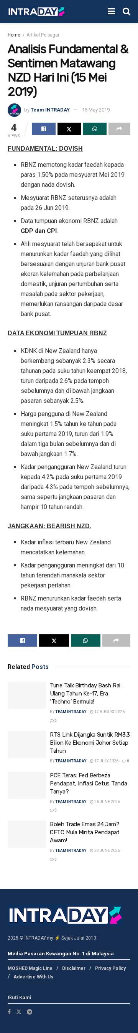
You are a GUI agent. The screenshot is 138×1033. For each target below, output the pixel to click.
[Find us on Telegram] (29, 1012)
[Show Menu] (111, 11)
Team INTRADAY (50, 110)
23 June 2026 (107, 850)
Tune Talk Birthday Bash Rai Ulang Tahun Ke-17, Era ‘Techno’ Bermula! (85, 693)
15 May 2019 (96, 110)
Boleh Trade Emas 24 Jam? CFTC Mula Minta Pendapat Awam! (85, 832)
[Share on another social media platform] (119, 129)
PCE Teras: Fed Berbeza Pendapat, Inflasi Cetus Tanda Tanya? (88, 783)
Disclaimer (73, 968)
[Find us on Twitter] (18, 1012)
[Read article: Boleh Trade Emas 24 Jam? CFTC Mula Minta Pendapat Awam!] (27, 834)
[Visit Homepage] (36, 11)
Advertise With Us (33, 977)
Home (14, 35)
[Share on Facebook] (44, 129)
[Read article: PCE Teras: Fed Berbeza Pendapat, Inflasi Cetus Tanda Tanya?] (27, 785)
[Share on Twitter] (69, 129)
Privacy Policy (110, 968)
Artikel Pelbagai (42, 35)
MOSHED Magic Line (30, 968)
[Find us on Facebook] (9, 1012)
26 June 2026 (107, 802)
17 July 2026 (106, 761)
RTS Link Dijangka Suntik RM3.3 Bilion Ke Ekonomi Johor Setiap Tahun (90, 742)
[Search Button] (126, 11)
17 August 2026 (109, 712)
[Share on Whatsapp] (95, 129)
